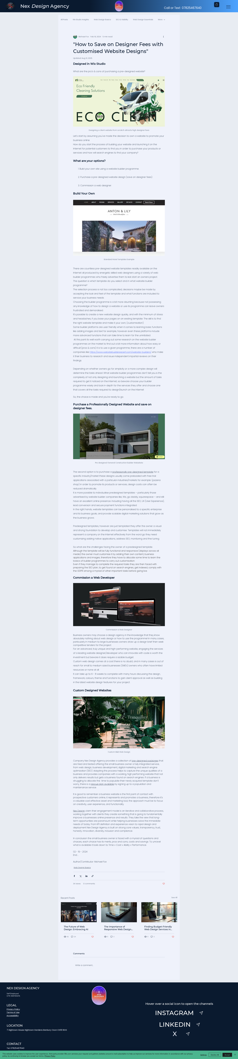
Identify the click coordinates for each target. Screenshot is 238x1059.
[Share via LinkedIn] (86, 876)
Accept (227, 1055)
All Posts (64, 19)
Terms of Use (13, 1012)
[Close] (235, 1055)
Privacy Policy (13, 1009)
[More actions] (163, 36)
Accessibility (13, 1015)
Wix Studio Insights (81, 19)
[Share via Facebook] (74, 876)
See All (174, 897)
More (160, 19)
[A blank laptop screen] (159, 912)
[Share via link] (92, 876)
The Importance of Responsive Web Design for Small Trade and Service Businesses (117, 928)
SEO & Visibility (122, 19)
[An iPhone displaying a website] (119, 912)
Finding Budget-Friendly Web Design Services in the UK (158, 928)
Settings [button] (203, 1055)
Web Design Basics (102, 19)
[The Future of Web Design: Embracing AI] (79, 912)
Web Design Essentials (143, 19)
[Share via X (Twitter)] (80, 876)
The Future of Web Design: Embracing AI (76, 928)
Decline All (215, 1055)
